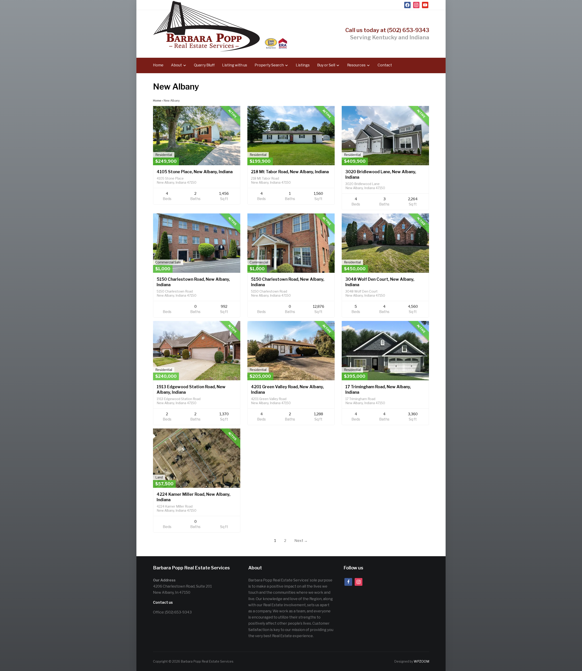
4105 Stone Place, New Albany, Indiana (195, 171)
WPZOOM (421, 661)
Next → (301, 540)
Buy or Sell (326, 65)
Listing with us (234, 65)
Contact (385, 65)
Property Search (269, 65)
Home (158, 65)
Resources (356, 65)
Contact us (163, 602)
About (176, 65)
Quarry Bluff (204, 65)
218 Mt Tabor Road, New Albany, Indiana (290, 171)
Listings (303, 65)
